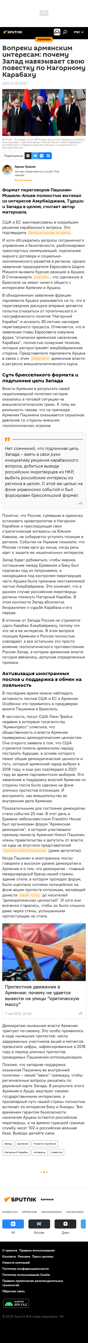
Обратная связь (13, 1291)
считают (41, 277)
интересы (40, 1152)
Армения (22, 1143)
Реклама (24, 1256)
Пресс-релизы (42, 1256)
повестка (56, 1152)
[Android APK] (16, 1304)
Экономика (51, 1212)
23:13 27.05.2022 (14, 83)
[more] (80, 503)
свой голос (30, 895)
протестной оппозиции (24, 850)
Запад (8, 1143)
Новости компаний (16, 1262)
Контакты (9, 1256)
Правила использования (37, 1250)
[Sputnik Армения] (13, 34)
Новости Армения (45, 1143)
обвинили (40, 358)
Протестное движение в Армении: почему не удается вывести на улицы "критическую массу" (42, 995)
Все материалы (23, 180)
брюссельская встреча (49, 232)
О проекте (9, 1250)
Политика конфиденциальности (25, 1269)
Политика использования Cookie (26, 1275)
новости (9, 1212)
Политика (74, 1212)
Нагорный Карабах (16, 1152)
